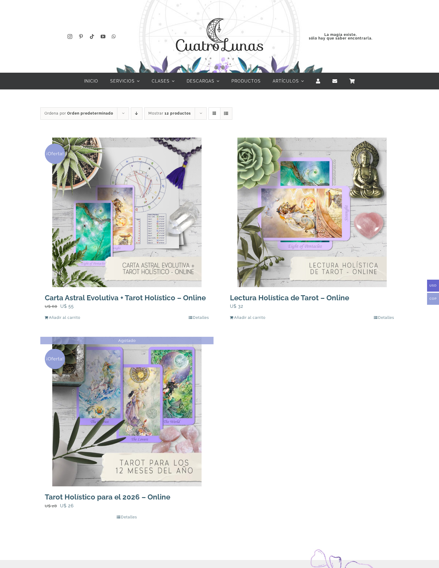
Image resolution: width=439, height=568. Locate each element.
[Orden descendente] (136, 113)
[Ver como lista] (226, 113)
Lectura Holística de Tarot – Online (289, 297)
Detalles (201, 318)
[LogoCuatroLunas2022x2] (219, 12)
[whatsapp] (114, 36)
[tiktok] (92, 36)
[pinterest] (81, 36)
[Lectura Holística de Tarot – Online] (312, 212)
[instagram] (70, 36)
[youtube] (103, 36)
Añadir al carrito (64, 318)
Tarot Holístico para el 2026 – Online (107, 497)
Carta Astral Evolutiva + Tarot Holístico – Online (125, 297)
